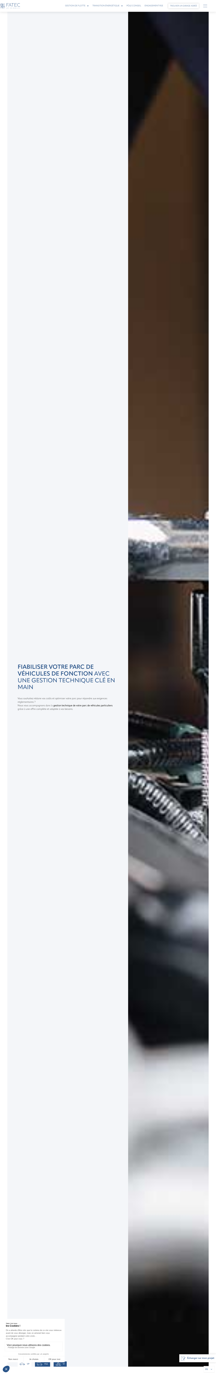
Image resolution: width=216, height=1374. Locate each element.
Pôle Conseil (134, 6)
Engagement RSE (154, 6)
